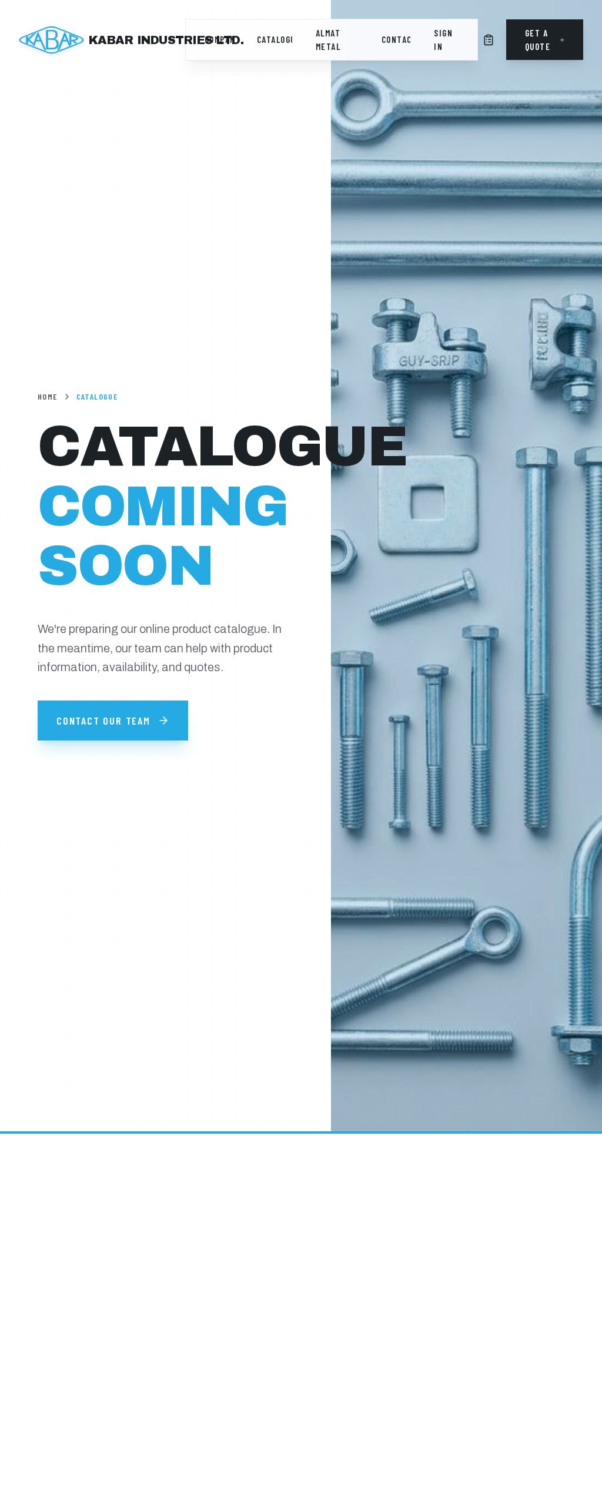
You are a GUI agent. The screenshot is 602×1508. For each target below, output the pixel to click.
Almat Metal (328, 40)
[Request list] (488, 40)
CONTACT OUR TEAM (103, 720)
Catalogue (274, 39)
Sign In (443, 40)
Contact (396, 39)
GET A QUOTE (538, 40)
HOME (48, 396)
